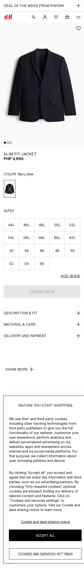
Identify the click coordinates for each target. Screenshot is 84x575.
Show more (17, 369)
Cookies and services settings (45, 554)
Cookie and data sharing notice (45, 522)
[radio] (10, 188)
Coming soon (42, 292)
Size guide (70, 276)
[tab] (5, 142)
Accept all (45, 535)
